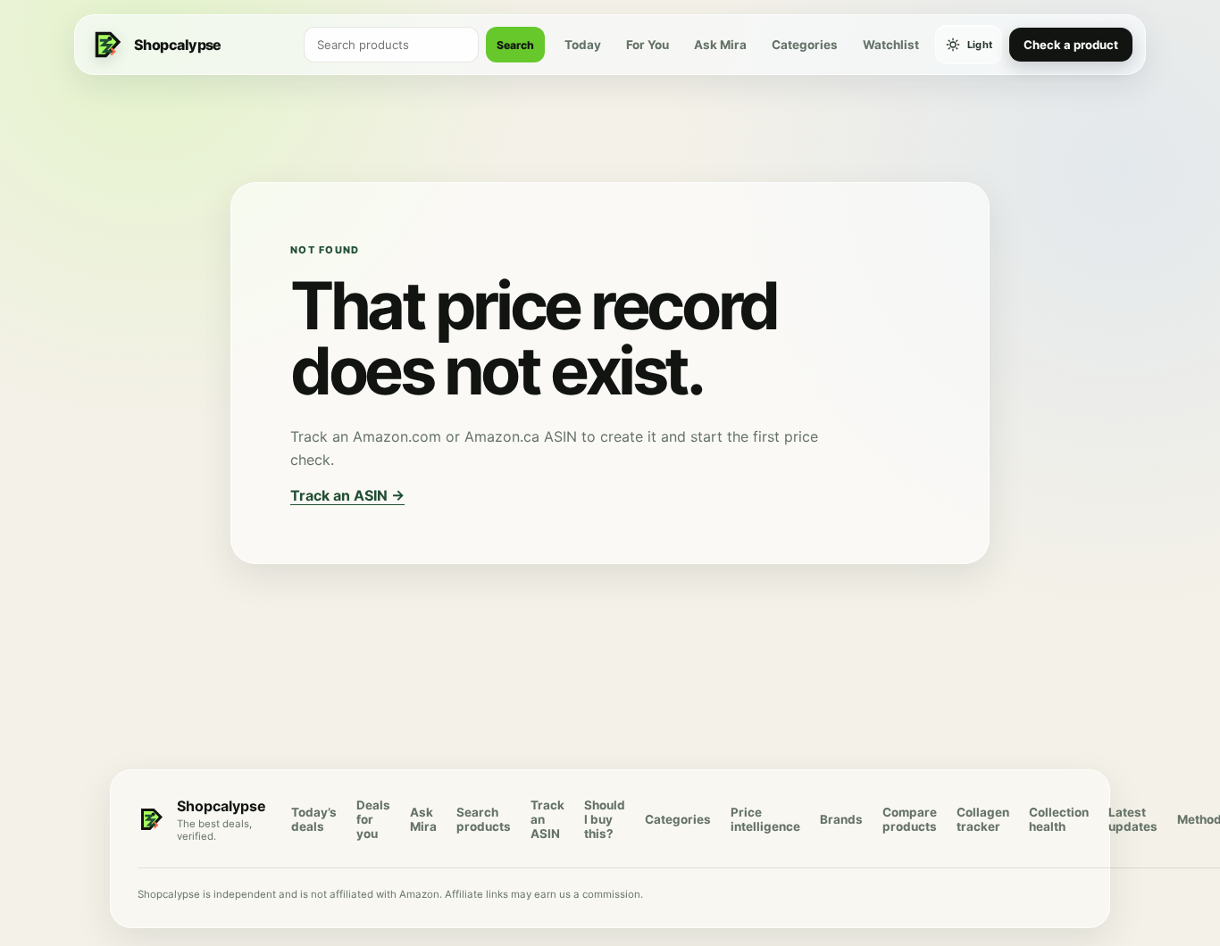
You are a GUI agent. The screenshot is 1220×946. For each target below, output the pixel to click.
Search (515, 45)
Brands (841, 819)
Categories (805, 44)
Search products (483, 819)
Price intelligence (765, 819)
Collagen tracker (983, 819)
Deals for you (373, 819)
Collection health (1059, 819)
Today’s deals (314, 819)
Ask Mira (720, 44)
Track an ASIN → (347, 495)
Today (582, 44)
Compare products (909, 819)
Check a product (1071, 44)
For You (647, 44)
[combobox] (391, 44)
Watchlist (891, 44)
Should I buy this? (604, 819)
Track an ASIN (547, 819)
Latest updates (1132, 819)
